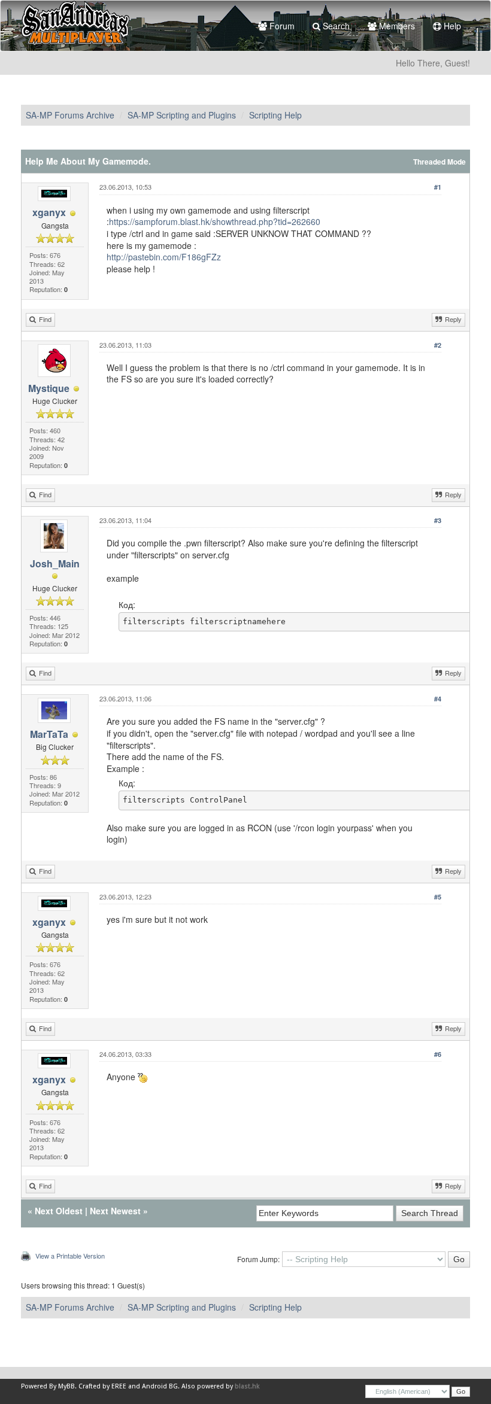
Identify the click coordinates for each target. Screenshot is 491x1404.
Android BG (160, 1386)
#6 (437, 1054)
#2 (437, 345)
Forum (281, 26)
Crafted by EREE (102, 1386)
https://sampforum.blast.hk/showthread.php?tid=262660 (214, 221)
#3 (437, 520)
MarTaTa (49, 734)
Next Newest (115, 1211)
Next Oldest (59, 1211)
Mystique (48, 388)
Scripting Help (275, 115)
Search (335, 26)
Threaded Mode (439, 162)
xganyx (49, 212)
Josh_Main (55, 563)
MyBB (66, 1386)
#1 (437, 187)
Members (396, 26)
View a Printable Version (70, 1255)
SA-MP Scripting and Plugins (182, 115)
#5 (437, 896)
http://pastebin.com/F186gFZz (164, 257)
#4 (437, 698)
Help (451, 26)
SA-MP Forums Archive (70, 115)
